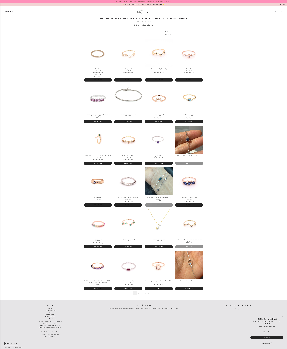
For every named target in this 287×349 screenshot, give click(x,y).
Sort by (166, 31)
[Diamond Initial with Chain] (159, 223)
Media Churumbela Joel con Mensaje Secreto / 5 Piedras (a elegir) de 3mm (98, 115)
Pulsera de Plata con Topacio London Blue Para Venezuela (159, 198)
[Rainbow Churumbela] (98, 223)
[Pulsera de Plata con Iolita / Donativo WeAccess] (189, 140)
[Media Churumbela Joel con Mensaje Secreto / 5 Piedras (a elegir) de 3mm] (98, 98)
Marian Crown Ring (159, 114)
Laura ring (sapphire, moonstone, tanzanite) (189, 197)
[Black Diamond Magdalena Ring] (159, 53)
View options (98, 80)
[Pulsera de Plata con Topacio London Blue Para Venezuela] (159, 181)
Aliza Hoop (98, 68)
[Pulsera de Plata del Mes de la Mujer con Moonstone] (189, 265)
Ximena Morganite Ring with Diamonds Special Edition (159, 281)
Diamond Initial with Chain (159, 239)
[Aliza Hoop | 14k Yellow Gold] (95, 76)
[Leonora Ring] (98, 181)
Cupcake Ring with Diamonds (128, 68)
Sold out (189, 163)
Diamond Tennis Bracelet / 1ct (128, 114)
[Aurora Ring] (189, 53)
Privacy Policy (277, 342)
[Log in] (278, 11)
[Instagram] (284, 4)
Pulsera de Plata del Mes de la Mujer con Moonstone (189, 281)
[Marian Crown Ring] (159, 98)
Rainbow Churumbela (97, 239)
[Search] (275, 11)
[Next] (152, 293)
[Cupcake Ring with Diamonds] (128, 53)
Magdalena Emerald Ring (128, 239)
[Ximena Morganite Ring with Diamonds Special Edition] (159, 265)
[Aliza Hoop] (98, 53)
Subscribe (267, 337)
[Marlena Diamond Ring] (128, 140)
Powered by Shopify (17, 347)
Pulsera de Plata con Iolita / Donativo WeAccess (189, 156)
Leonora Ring (97, 197)
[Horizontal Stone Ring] (128, 265)
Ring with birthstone (159, 156)
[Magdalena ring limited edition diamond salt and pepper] (189, 223)
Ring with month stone (189, 114)
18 (148, 293)
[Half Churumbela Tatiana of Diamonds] (128, 181)
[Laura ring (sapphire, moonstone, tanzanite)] (189, 181)
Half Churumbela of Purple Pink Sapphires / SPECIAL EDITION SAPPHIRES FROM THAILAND (97, 281)
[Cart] (281, 11)
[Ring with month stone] (189, 98)
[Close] (282, 316)
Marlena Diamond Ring (128, 156)
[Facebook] (280, 4)
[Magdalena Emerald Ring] (128, 223)
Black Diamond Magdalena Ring (159, 68)
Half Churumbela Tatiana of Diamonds (128, 197)
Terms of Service (265, 343)
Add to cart (98, 288)
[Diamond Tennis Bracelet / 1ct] (128, 98)
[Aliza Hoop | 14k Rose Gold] (98, 76)
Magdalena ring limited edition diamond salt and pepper (189, 240)
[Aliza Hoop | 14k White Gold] (100, 76)
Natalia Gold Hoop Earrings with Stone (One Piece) (98, 156)
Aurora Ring (189, 68)
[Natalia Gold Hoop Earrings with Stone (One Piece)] (98, 140)
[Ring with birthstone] (159, 140)
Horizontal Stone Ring (128, 281)
